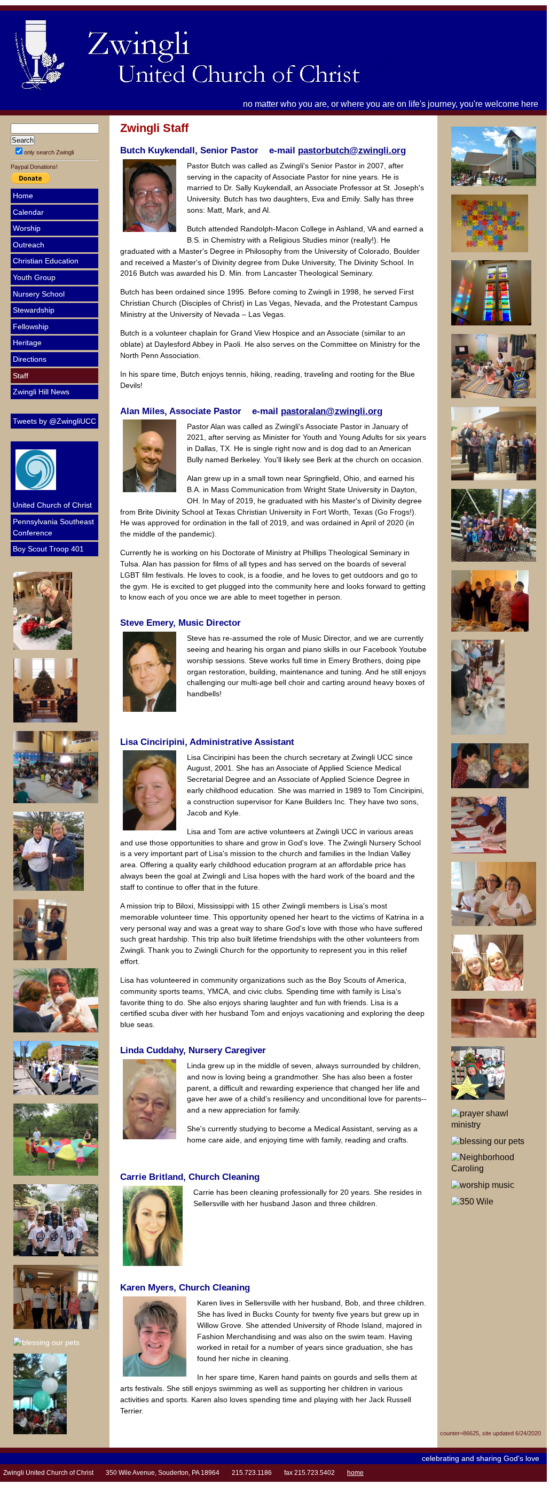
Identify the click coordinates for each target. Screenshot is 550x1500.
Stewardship (33, 310)
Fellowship (31, 326)
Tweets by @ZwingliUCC (54, 421)
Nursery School (39, 294)
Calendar (28, 212)
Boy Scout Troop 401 (48, 549)
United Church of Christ (52, 505)
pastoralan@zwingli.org (331, 411)
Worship (27, 228)
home (355, 1472)
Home (23, 195)
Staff (20, 375)
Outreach (28, 244)
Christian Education (45, 261)
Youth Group (34, 277)
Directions (29, 359)
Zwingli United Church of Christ (240, 55)
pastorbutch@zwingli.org (352, 150)
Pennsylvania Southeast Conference (53, 527)
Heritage (27, 342)
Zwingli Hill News (41, 391)
